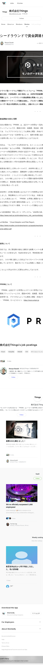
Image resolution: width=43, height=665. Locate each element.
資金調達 (11, 351)
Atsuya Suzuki (9, 42)
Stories (26, 24)
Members (19, 24)
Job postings (36, 24)
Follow (21, 18)
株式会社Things (18, 11)
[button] (22, 607)
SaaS (3, 351)
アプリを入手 (36, 613)
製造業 (20, 351)
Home (3, 24)
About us (10, 24)
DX (27, 351)
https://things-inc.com (15, 14)
